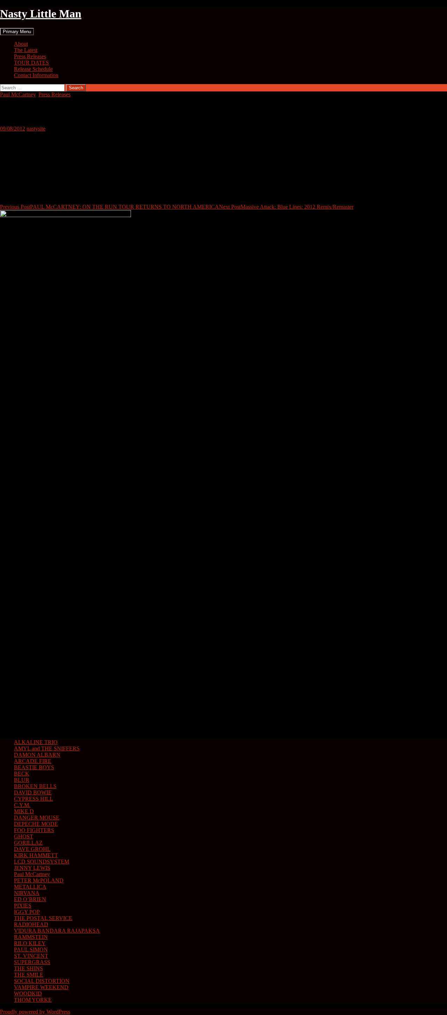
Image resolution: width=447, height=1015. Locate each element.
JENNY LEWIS (32, 868)
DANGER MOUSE (36, 818)
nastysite (36, 129)
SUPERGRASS (32, 962)
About (21, 44)
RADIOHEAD (31, 924)
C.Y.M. (22, 805)
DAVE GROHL (32, 849)
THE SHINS (28, 968)
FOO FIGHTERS (34, 830)
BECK (21, 774)
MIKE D (24, 811)
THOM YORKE (33, 1000)
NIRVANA (26, 893)
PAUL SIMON (31, 950)
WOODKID (28, 994)
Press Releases (30, 56)
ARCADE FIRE (32, 761)
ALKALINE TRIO (36, 742)
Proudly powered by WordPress (35, 1012)
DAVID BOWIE (33, 792)
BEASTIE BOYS (34, 767)
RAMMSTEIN (31, 937)
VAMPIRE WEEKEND (41, 987)
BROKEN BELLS (35, 786)
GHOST (23, 836)
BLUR (21, 780)
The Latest (25, 50)
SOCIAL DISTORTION (41, 981)
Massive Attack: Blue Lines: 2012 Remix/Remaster (286, 207)
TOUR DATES (31, 63)
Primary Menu (17, 31)
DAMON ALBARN (37, 755)
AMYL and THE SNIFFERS (47, 748)
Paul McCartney (18, 94)
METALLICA (30, 887)
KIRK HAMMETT (36, 855)
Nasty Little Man (40, 13)
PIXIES (22, 906)
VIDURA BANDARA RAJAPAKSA (57, 931)
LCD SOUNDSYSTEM (41, 862)
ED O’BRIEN (30, 899)
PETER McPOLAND (39, 880)
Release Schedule (33, 69)
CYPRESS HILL (33, 799)
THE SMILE (28, 975)
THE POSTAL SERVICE (43, 918)
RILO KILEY (30, 943)
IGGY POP (27, 912)
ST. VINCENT (31, 956)
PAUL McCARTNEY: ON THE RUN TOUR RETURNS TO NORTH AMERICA (109, 207)
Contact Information (36, 75)
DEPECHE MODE (36, 824)
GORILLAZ (28, 843)
